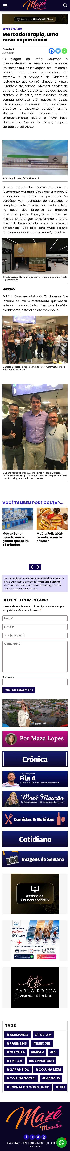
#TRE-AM (15, 1061)
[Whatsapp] (64, 51)
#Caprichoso (41, 1061)
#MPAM (37, 1052)
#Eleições (42, 1043)
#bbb (60, 1087)
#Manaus (51, 1078)
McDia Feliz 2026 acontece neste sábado (50, 537)
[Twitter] (58, 51)
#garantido (18, 1069)
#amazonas (18, 1034)
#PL (53, 1052)
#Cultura (16, 1052)
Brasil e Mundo (12, 29)
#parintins (17, 1043)
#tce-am (43, 1034)
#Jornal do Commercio (28, 1087)
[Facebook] (52, 51)
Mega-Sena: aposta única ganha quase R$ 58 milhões (15, 539)
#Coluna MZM (48, 1069)
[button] (61, 1142)
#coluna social (21, 1078)
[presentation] (32, 567)
